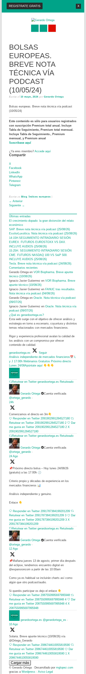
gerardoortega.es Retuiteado (55, 381)
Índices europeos (40, 196)
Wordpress (28, 671)
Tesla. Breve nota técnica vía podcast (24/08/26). (40, 263)
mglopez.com (64, 667)
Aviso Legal (45, 671)
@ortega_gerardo (20, 397)
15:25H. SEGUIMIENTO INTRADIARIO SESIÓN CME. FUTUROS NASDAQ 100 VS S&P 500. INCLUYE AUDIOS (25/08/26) (40, 255)
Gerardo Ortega (54, 96)
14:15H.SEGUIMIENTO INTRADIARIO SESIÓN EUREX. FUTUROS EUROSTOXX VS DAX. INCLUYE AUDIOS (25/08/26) (40, 242)
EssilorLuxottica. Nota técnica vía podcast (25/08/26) (43, 233)
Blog (24, 196)
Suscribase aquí (20, 142)
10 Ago (13, 624)
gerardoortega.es (31, 619)
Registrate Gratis (24, 6)
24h (11, 402)
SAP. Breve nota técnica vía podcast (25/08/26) (39, 229)
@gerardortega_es (54, 619)
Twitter (35, 28)
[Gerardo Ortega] (42, 20)
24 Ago (13, 456)
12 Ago (13, 548)
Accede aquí (43, 151)
